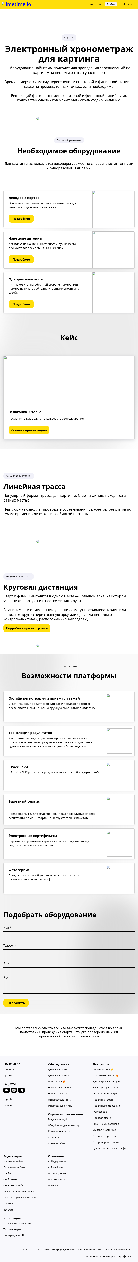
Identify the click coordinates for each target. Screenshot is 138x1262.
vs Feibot (53, 1185)
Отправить (16, 1003)
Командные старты (59, 1131)
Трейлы (7, 1173)
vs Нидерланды (57, 1161)
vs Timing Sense (57, 1173)
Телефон (9, 945)
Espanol (7, 1105)
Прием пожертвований (106, 1105)
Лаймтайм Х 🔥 (57, 1081)
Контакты (8, 1069)
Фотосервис (100, 1111)
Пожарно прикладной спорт (19, 1197)
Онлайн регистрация (105, 1093)
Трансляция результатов (17, 1223)
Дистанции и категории (107, 1081)
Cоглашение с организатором (100, 1256)
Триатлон (8, 1203)
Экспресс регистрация (106, 1142)
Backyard (8, 1209)
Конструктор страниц (105, 1087)
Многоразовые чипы (60, 1105)
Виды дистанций (58, 1119)
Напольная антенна (59, 1093)
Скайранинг (10, 1179)
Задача (8, 977)
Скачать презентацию (29, 430)
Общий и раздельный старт (64, 1125)
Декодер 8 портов (58, 1075)
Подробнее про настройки (27, 628)
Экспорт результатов (105, 1136)
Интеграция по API (14, 1235)
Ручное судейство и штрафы (109, 1148)
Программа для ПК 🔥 (105, 1075)
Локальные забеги (14, 1167)
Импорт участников (104, 1129)
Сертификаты (124, 1256)
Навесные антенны (59, 1087)
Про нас (8, 1075)
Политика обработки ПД (90, 1249)
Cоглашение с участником (118, 1249)
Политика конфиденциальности (59, 1249)
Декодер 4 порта (57, 1069)
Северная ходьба (13, 1185)
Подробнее (21, 219)
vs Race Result (56, 1167)
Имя (6, 927)
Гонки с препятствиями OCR (19, 1191)
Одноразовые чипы (59, 1099)
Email (6, 963)
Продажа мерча (102, 1117)
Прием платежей (103, 1099)
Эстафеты (53, 1137)
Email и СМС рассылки (106, 1123)
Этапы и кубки (56, 1143)
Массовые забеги (13, 1161)
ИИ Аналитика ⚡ (103, 1069)
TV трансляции (12, 1229)
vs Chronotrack (56, 1179)
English (7, 1099)
